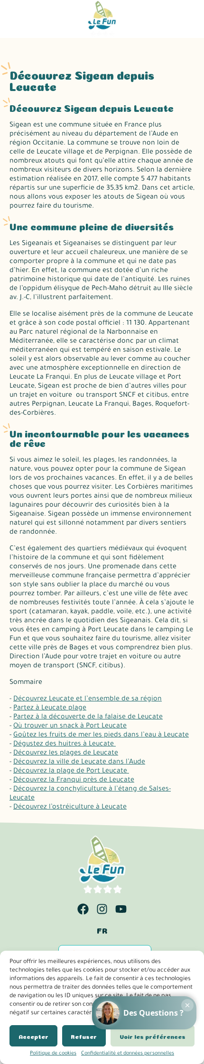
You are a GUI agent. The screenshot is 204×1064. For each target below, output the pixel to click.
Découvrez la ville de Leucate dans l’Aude (79, 762)
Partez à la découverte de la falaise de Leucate (88, 717)
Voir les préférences (152, 1036)
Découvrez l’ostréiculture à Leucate (70, 807)
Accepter (33, 1036)
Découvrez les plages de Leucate (65, 753)
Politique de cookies (53, 1053)
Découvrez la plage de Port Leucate (71, 771)
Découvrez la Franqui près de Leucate (73, 780)
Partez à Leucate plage (49, 708)
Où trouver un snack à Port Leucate (70, 726)
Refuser (84, 1036)
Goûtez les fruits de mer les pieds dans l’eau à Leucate (101, 735)
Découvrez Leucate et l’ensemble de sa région (87, 699)
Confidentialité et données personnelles (127, 1053)
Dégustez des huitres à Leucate (64, 744)
